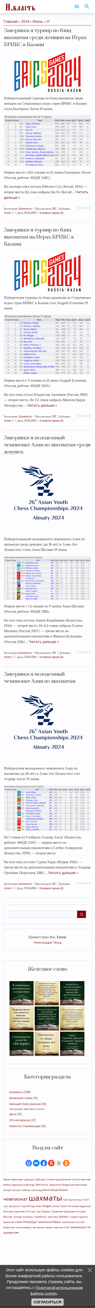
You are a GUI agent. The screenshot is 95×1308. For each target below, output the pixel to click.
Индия (46, 1206)
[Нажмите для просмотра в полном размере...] (47, 71)
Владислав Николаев (74, 1184)
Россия (31, 1211)
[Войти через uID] (28, 1163)
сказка (74, 1216)
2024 (25, 21)
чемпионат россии (72, 1222)
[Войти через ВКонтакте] (36, 1163)
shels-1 (9, 213)
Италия (63, 1190)
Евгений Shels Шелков (25, 1104)
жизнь (49, 1227)
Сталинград (53, 1179)
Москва (7, 1216)
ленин (55, 1206)
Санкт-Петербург (26, 1222)
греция (17, 1216)
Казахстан (9, 1227)
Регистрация (43, 942)
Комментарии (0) (51, 213)
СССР (86, 1199)
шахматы (45, 1198)
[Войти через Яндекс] (51, 1163)
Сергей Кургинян (31, 1206)
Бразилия (69, 1211)
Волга (44, 1184)
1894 (37, 1184)
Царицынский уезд (22, 1184)
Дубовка (41, 1179)
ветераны (39, 1227)
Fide (66, 1227)
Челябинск (40, 1216)
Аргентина (75, 1199)
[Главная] (19, 6)
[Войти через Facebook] (43, 1163)
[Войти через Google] (58, 1163)
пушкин (83, 1216)
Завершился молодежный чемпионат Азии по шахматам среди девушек (47, 445)
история (81, 1211)
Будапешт (85, 1206)
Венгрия (8, 1211)
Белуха (7, 1190)
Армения (8, 1222)
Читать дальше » (42, 405)
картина (58, 1227)
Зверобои (55, 1184)
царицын (29, 1179)
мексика (53, 1216)
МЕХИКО (64, 1216)
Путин (63, 1206)
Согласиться (47, 1302)
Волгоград (50, 1190)
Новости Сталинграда (24, 1126)
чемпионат (15, 1199)
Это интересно (19, 1120)
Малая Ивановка (13, 1179)
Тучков (16, 1190)
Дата (12, 1114)
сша (38, 1211)
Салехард (36, 1190)
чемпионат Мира (49, 1222)
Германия (57, 1211)
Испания (73, 1206)
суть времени (11, 1206)
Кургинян (20, 1211)
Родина (45, 1211)
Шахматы (16, 1092)
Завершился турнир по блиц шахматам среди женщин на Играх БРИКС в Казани (45, 37)
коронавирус (24, 1227)
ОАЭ (65, 1199)
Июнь (37, 21)
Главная (10, 21)
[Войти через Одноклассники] (66, 1163)
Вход (58, 942)
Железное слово (20, 1098)
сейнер (25, 1190)
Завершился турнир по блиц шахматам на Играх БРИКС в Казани (39, 237)
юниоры (28, 1216)
